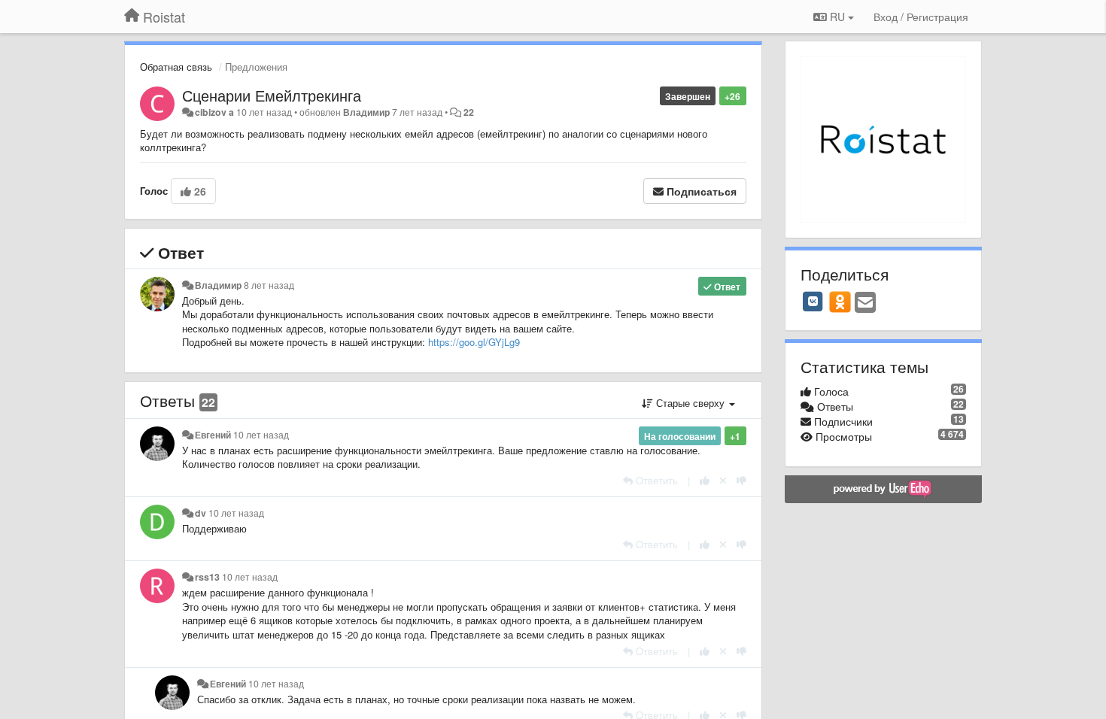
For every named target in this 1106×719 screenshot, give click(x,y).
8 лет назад (269, 285)
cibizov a (214, 112)
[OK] (840, 301)
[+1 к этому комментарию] (704, 480)
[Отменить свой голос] (723, 480)
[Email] (865, 303)
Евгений (213, 434)
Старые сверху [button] (690, 403)
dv (200, 513)
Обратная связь (176, 66)
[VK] (813, 301)
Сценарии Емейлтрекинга (271, 95)
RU (837, 16)
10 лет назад (261, 434)
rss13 (207, 577)
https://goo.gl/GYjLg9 (474, 342)
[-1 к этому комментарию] (741, 480)
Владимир (366, 112)
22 (468, 112)
